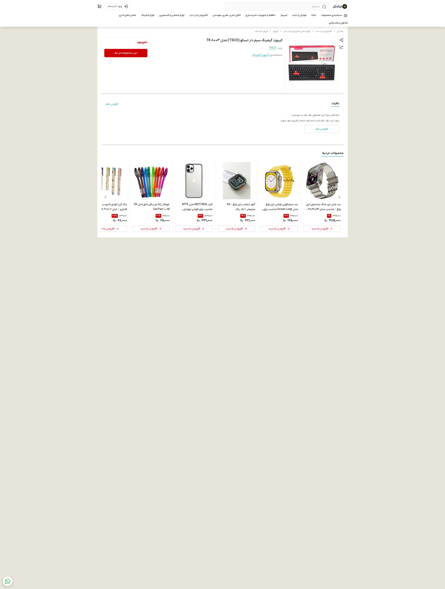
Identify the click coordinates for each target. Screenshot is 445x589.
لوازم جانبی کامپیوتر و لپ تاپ (296, 31)
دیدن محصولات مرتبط (125, 53)
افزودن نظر (112, 104)
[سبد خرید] (99, 6)
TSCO (272, 48)
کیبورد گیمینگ (261, 31)
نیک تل (340, 31)
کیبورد (275, 31)
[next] (105, 197)
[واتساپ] (8, 581)
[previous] (339, 197)
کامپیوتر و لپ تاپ (323, 31)
